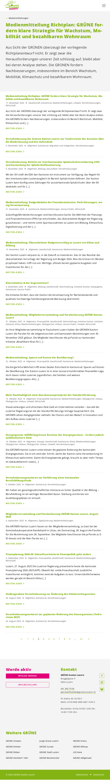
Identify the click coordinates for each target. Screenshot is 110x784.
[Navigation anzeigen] (104, 5)
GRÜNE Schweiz (13, 741)
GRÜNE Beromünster (49, 758)
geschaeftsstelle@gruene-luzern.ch (78, 692)
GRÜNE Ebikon (13, 752)
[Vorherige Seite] (21, 639)
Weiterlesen (14, 128)
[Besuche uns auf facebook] (102, 675)
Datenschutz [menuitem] (82, 774)
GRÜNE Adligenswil (82, 758)
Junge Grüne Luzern (49, 741)
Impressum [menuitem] (98, 774)
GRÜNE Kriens (80, 741)
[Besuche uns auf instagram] (102, 682)
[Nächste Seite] (89, 639)
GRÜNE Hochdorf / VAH (17, 758)
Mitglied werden (27, 676)
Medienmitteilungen (18, 18)
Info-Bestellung (27, 685)
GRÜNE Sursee (46, 746)
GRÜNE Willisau (80, 746)
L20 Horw (77, 752)
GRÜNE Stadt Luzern (49, 752)
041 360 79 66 (67, 688)
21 (81, 639)
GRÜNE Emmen (13, 746)
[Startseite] (11, 5)
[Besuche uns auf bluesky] (102, 689)
